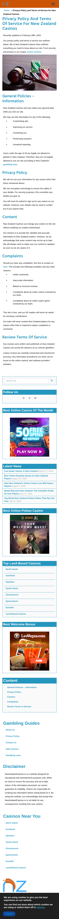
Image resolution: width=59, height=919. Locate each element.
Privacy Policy (14, 692)
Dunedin (10, 607)
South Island (12, 588)
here (5, 267)
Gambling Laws (13, 755)
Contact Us (11, 742)
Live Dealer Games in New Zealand (21, 471)
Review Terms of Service (19, 706)
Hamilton (10, 582)
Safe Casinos (12, 749)
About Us (10, 730)
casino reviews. (34, 52)
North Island (12, 569)
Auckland (10, 575)
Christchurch (12, 595)
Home (7, 10)
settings (40, 907)
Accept (9, 914)
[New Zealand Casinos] (5, 4)
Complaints (12, 702)
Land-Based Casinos (16, 614)
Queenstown (12, 601)
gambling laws (10, 164)
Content (11, 697)
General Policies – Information (22, 687)
